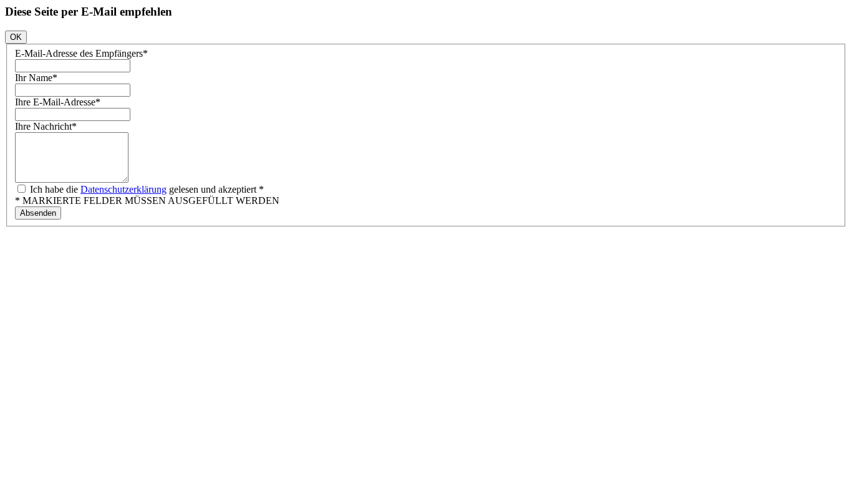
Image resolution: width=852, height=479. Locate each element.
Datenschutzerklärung (123, 189)
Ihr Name (36, 77)
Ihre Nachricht (46, 126)
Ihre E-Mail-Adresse (57, 102)
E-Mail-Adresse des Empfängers (81, 53)
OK (16, 37)
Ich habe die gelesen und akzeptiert (145, 189)
